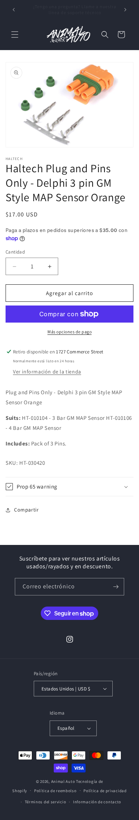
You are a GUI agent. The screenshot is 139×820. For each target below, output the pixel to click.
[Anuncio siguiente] (125, 9)
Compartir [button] (26, 509)
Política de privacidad (104, 790)
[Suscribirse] (115, 586)
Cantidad (15, 252)
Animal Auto (63, 781)
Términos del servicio (45, 801)
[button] (15, 34)
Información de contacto (97, 801)
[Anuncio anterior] (14, 9)
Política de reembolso (55, 790)
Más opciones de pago (69, 331)
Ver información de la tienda (47, 371)
